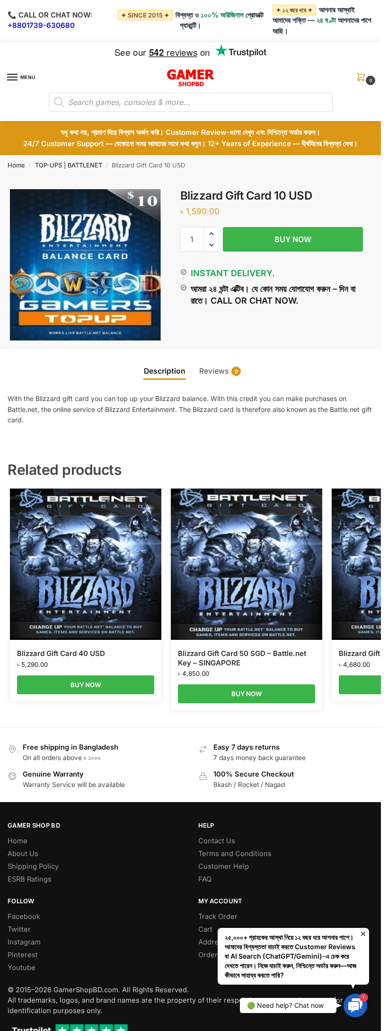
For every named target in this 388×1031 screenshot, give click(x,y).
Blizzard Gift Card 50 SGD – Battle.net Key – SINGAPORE (242, 658)
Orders (209, 955)
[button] (363, 80)
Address (212, 942)
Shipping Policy (33, 866)
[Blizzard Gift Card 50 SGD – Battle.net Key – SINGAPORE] (246, 564)
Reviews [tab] (218, 371)
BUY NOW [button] (86, 685)
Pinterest (23, 955)
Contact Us (216, 841)
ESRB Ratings (30, 879)
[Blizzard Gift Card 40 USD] (85, 564)
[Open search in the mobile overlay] (191, 102)
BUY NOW (292, 239)
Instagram (24, 942)
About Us (23, 853)
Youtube (21, 967)
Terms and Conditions (235, 853)
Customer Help (223, 866)
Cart (205, 929)
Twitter (19, 929)
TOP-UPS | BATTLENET (68, 165)
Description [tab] (164, 371)
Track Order (218, 916)
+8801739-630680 (41, 25)
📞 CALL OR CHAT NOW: (50, 14)
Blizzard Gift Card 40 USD (61, 653)
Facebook (24, 916)
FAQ (205, 879)
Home (16, 165)
